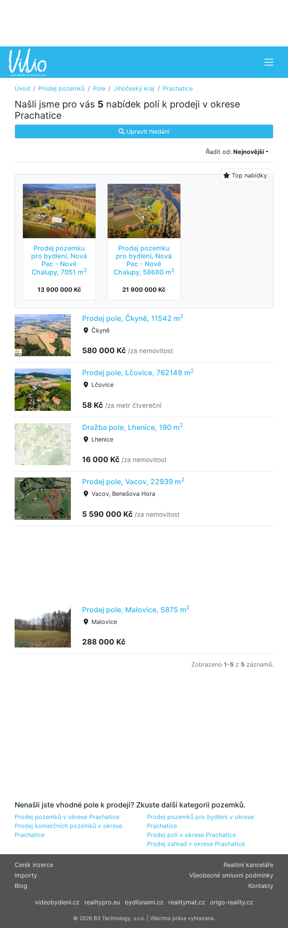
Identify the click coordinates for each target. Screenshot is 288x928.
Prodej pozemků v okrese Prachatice (67, 817)
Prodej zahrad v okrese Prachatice (196, 843)
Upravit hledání (147, 131)
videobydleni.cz (57, 902)
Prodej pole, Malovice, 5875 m (136, 609)
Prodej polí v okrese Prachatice (191, 834)
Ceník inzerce (34, 864)
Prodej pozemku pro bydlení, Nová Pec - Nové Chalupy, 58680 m (144, 260)
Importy (26, 875)
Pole (99, 88)
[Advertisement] (144, 22)
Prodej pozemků (61, 88)
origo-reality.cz (231, 902)
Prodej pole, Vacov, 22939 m (133, 481)
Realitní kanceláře (248, 864)
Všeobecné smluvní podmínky (231, 875)
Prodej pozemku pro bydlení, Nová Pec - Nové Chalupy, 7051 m (59, 260)
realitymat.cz (186, 902)
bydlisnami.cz (144, 902)
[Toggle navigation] (269, 62)
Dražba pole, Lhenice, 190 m (132, 427)
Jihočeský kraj (134, 88)
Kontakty (260, 885)
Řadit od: (235, 151)
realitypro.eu (102, 902)
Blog (21, 885)
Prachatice (178, 88)
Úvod (22, 88)
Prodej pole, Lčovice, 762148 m (138, 372)
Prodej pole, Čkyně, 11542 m (132, 318)
